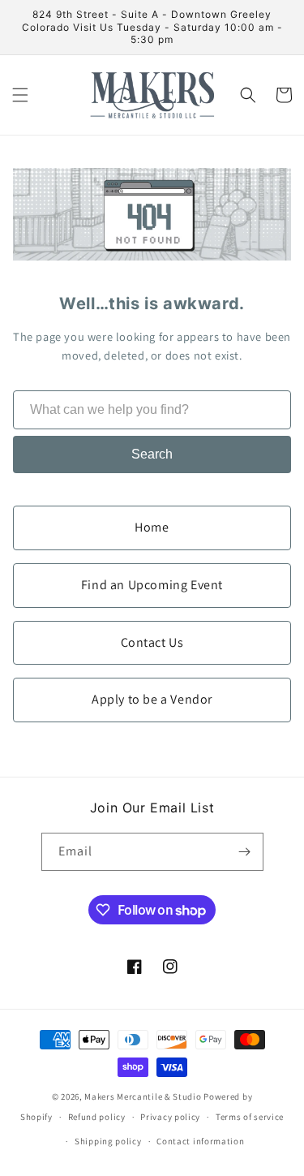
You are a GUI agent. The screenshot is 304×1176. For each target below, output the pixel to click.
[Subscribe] (245, 852)
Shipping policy (108, 1141)
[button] (20, 95)
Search (152, 454)
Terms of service (250, 1116)
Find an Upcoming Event (152, 584)
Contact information (200, 1141)
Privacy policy (170, 1116)
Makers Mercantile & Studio (142, 1096)
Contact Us (152, 642)
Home (152, 527)
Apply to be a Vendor (152, 699)
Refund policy (97, 1116)
